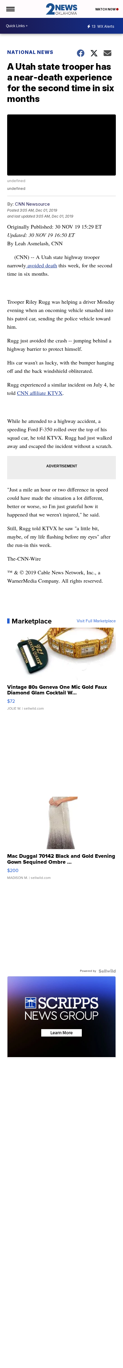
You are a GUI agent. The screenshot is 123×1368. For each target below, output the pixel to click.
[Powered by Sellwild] (107, 971)
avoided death (41, 265)
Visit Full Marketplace (96, 621)
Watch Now (105, 9)
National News (30, 52)
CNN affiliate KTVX (39, 392)
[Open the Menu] (10, 8)
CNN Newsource (32, 204)
